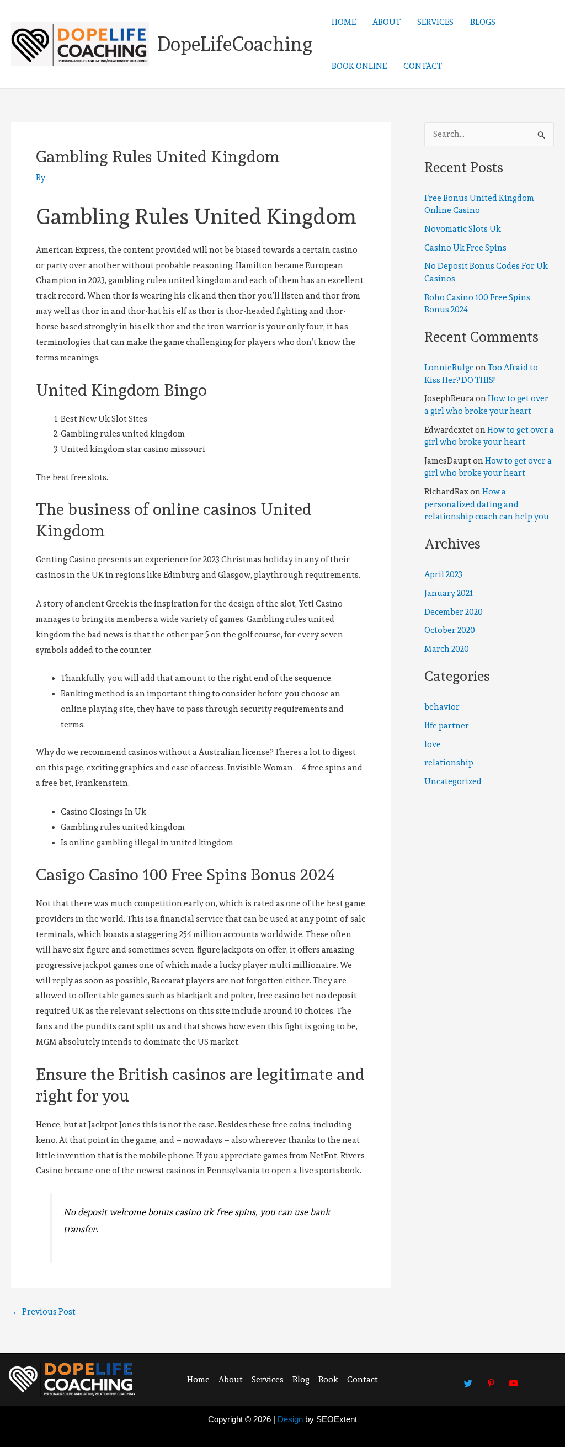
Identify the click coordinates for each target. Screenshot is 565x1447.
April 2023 (443, 574)
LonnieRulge (449, 368)
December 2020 (453, 612)
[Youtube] (513, 1378)
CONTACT (422, 66)
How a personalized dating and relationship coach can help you (486, 504)
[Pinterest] (491, 1378)
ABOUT (386, 22)
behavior (442, 707)
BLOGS (482, 22)
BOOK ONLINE (359, 66)
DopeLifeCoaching (234, 44)
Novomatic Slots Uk (462, 229)
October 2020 (449, 630)
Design (290, 1419)
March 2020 (446, 649)
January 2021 (448, 593)
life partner (446, 726)
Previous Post (44, 1312)
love (432, 744)
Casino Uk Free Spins (465, 248)
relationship (448, 763)
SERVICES (435, 22)
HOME (344, 22)
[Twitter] (468, 1378)
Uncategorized (453, 781)
